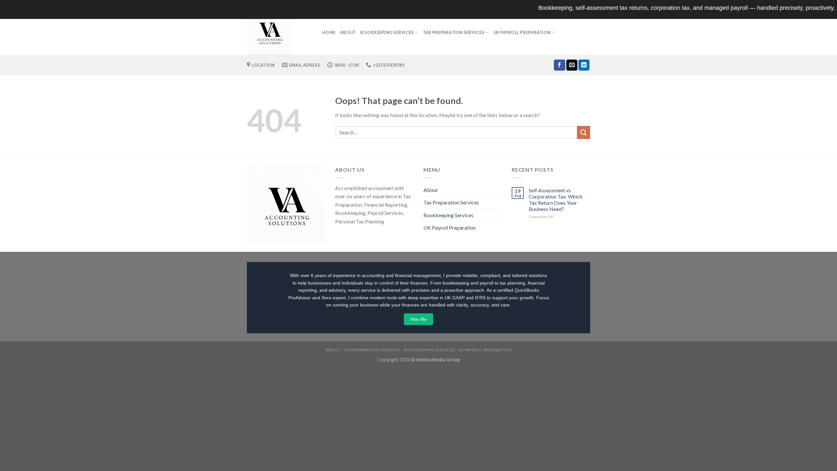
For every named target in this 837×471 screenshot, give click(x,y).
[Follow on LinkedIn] (583, 65)
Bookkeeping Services (387, 32)
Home (328, 32)
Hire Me (418, 319)
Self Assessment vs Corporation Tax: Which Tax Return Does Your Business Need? (555, 199)
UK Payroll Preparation (522, 32)
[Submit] (583, 132)
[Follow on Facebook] (559, 65)
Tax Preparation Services (453, 32)
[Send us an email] (571, 65)
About (348, 32)
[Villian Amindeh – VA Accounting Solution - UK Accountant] (279, 32)
